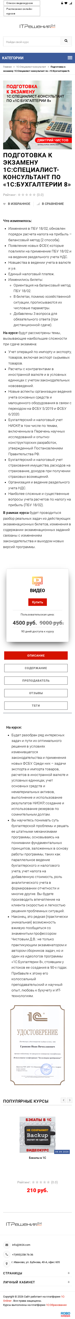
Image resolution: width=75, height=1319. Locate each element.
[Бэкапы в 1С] (38, 1134)
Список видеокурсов (19, 3)
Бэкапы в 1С (37, 1157)
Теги (36, 705)
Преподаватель (36, 680)
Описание (36, 655)
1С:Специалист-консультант (32, 67)
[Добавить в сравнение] (44, 1118)
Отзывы (36, 693)
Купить (37, 602)
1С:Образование (56, 1304)
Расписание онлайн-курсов (19, 11)
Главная (9, 67)
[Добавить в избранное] (28, 1118)
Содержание (36, 668)
